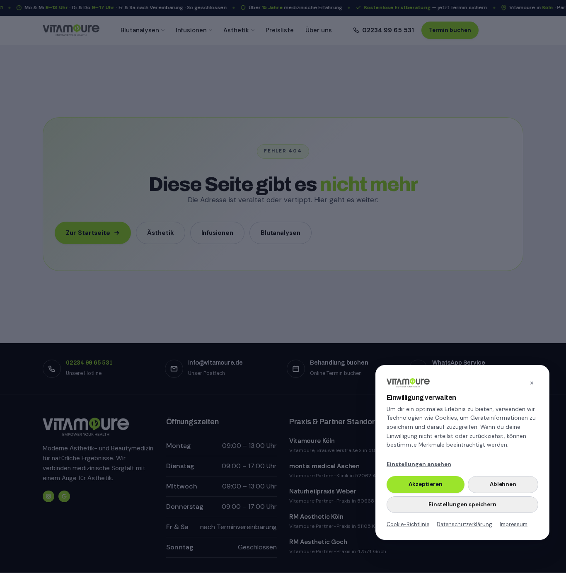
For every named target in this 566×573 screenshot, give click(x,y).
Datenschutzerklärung (464, 524)
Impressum (513, 524)
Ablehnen (503, 484)
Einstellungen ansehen (419, 464)
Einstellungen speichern (462, 504)
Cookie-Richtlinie (408, 524)
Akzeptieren (426, 484)
